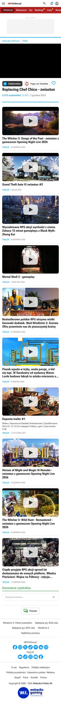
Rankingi (39, 10)
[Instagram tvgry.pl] (30, 657)
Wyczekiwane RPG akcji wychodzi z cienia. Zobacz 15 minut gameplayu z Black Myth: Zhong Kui (30, 218)
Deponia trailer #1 (30, 410)
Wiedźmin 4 (43, 627)
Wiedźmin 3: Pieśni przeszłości (17, 622)
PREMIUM (8, 10)
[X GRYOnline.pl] (25, 647)
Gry (30, 10)
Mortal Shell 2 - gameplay (30, 264)
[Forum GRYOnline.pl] (46, 647)
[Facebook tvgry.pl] (41, 657)
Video (25, 40)
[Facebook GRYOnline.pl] (15, 647)
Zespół (17, 677)
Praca (25, 677)
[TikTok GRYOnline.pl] (30, 647)
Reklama (50, 672)
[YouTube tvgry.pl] (20, 657)
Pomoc (43, 677)
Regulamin (24, 667)
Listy (49, 10)
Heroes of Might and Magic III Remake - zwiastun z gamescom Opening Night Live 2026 (30, 461)
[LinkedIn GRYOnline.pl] (41, 647)
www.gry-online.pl (10, 40)
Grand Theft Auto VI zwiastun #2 (30, 172)
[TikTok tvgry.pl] (25, 657)
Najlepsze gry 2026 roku (46, 622)
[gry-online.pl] (14, 3)
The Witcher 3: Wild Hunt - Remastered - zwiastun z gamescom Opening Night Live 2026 (30, 511)
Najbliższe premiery (30, 633)
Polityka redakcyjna (41, 667)
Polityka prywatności (16, 672)
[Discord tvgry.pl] (35, 657)
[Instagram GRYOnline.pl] (20, 647)
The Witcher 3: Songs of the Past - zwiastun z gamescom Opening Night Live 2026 (30, 128)
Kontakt (34, 677)
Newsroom (21, 10)
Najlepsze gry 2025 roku (23, 627)
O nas (14, 667)
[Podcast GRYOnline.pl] (35, 647)
